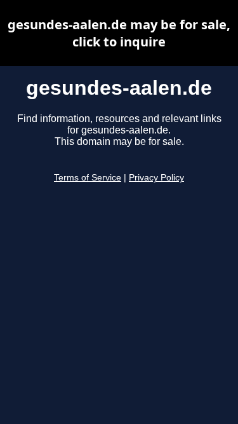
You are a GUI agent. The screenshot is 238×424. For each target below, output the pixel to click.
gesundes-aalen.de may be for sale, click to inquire (119, 33)
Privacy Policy (156, 177)
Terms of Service (87, 177)
